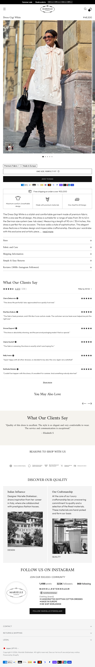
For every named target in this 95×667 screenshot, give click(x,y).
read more (48, 231)
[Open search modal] (85, 9)
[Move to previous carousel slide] (84, 403)
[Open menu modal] (4, 9)
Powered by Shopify (11, 655)
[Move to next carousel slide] (90, 403)
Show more (47, 382)
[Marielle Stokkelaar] (47, 9)
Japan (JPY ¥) (11, 648)
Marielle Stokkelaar (25, 652)
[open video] (9, 146)
